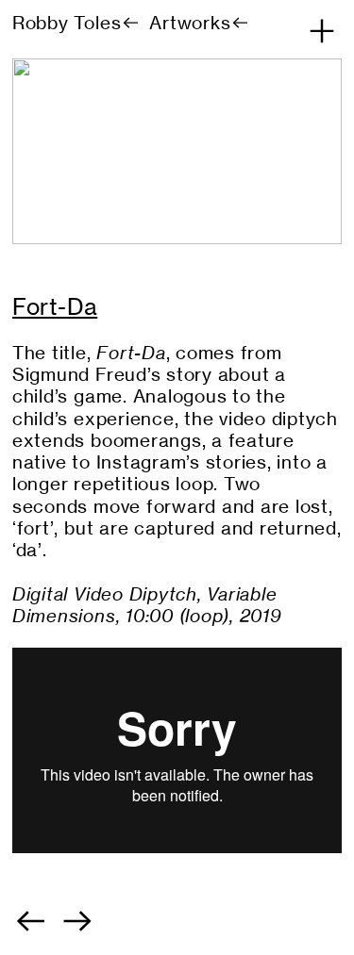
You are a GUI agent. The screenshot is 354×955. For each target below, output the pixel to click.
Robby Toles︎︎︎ (76, 22)
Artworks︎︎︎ (199, 22)
